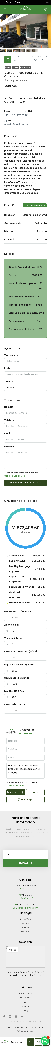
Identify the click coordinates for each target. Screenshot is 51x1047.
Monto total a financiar (17, 611)
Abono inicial (11, 624)
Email (7, 433)
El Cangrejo (25, 68)
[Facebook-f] (4, 1016)
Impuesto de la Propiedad (19, 664)
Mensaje (9, 446)
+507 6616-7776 (25, 898)
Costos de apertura (15, 704)
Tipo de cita (11, 355)
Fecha (7, 368)
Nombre (9, 406)
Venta (8, 68)
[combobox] (25, 361)
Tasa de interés (13, 638)
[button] (45, 1040)
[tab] (7, 59)
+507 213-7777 (25, 888)
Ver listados (25, 733)
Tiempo (8, 381)
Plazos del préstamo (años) (20, 651)
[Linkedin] (10, 1016)
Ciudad (15, 68)
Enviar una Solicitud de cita (25, 482)
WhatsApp (27, 799)
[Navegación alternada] (47, 2)
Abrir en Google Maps (35, 205)
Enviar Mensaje (15, 792)
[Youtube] (22, 1016)
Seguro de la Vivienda (16, 678)
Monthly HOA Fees (14, 691)
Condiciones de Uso (14, 475)
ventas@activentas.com (25, 907)
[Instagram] (16, 1016)
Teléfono (9, 420)
